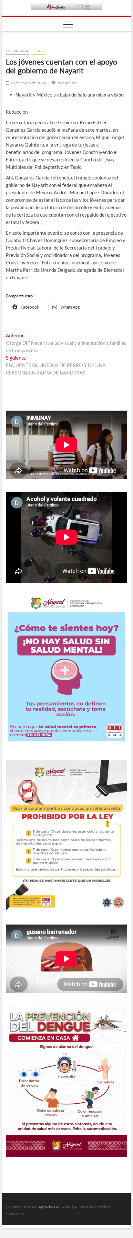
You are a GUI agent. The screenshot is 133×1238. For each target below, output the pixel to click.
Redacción (67, 82)
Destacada (17, 50)
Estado (38, 50)
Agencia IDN (49, 1206)
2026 (66, 1206)
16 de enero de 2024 (27, 82)
